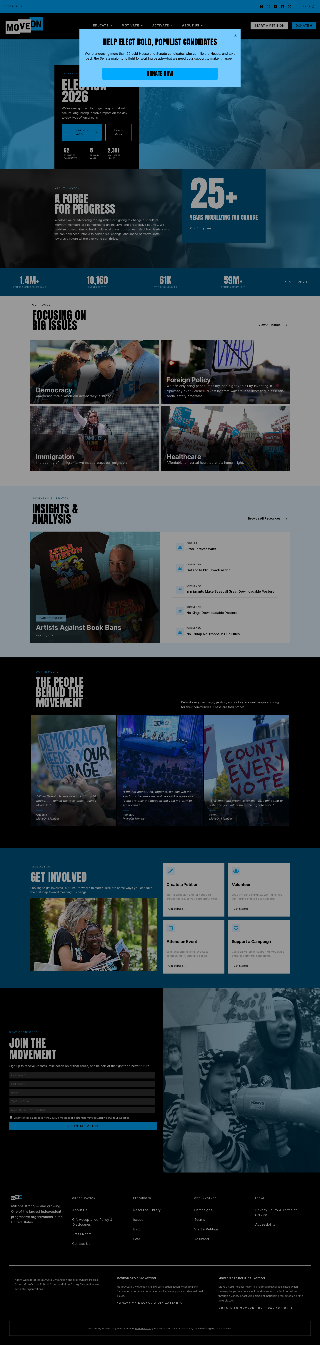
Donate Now (160, 73)
